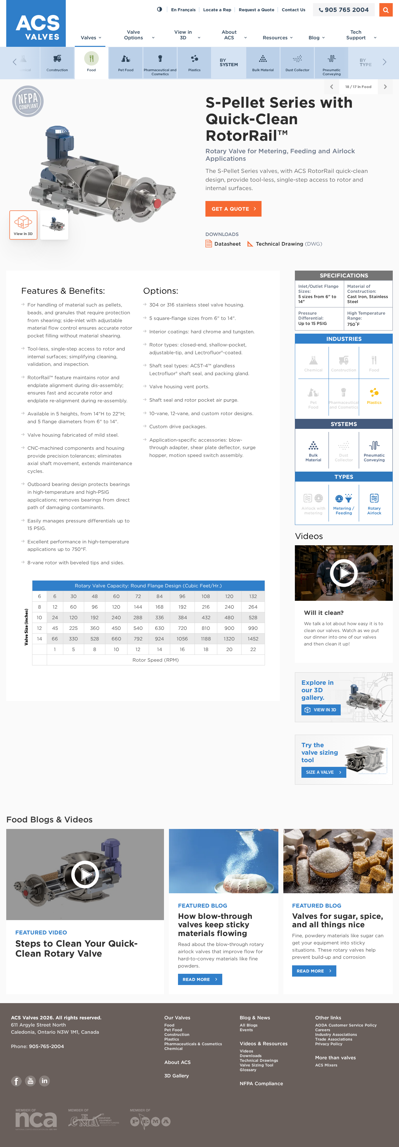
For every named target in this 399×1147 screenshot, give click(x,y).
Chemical (173, 1048)
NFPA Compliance (261, 1083)
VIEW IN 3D (325, 710)
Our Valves (177, 1018)
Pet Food (173, 1029)
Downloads (251, 1055)
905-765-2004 (46, 1046)
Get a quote (230, 209)
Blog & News (255, 1018)
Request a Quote (256, 9)
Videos (246, 1051)
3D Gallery (176, 1076)
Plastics (171, 1039)
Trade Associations (333, 1039)
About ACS (229, 35)
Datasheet (227, 244)
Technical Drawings (259, 1060)
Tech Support (356, 35)
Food (169, 1025)
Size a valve (320, 772)
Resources (275, 38)
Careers (322, 1029)
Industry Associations (336, 1034)
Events (246, 1029)
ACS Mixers (326, 1065)
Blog (314, 38)
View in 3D (183, 35)
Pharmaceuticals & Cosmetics (193, 1044)
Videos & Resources (264, 1044)
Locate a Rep (217, 9)
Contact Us (293, 9)
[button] (31, 62)
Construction (177, 1034)
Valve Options (133, 35)
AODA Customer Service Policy (346, 1025)
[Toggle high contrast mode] (159, 10)
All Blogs (248, 1025)
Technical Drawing (289, 244)
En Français (183, 9)
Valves (88, 38)
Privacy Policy (328, 1044)
